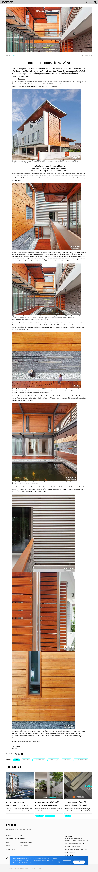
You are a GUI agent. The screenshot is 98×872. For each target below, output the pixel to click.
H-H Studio (39, 816)
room (16, 760)
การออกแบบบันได (49, 816)
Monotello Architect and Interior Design (35, 82)
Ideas (42, 2)
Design (49, 2)
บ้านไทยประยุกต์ (53, 760)
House (14, 55)
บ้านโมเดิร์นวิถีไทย (39, 760)
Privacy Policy (69, 856)
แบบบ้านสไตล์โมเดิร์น (81, 760)
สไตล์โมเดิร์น (66, 760)
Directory (75, 2)
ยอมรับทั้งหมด (79, 862)
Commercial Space (32, 2)
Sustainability (58, 2)
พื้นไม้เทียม (68, 816)
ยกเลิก (66, 862)
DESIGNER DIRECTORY (20, 76)
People (67, 2)
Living (22, 2)
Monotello (21, 79)
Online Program (26, 842)
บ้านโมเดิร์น (26, 760)
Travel (22, 839)
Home (8, 55)
